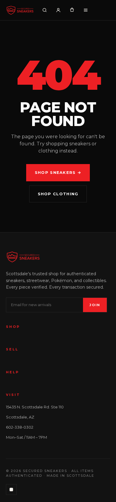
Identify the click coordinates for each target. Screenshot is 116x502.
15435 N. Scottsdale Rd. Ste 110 (35, 407)
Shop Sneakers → (58, 172)
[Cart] (72, 10)
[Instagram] (11, 489)
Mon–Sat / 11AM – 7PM (26, 437)
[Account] (58, 10)
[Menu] (86, 10)
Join (95, 305)
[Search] (45, 10)
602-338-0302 (19, 427)
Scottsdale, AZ (20, 417)
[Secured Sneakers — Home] (20, 10)
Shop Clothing (58, 193)
